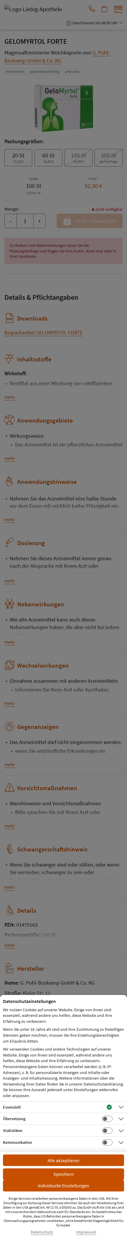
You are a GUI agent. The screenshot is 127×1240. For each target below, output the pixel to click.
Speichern (63, 1174)
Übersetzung (14, 1118)
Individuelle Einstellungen (63, 1186)
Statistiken (12, 1130)
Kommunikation (17, 1142)
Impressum (86, 1232)
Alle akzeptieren (63, 1160)
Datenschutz (42, 1232)
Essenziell (12, 1107)
